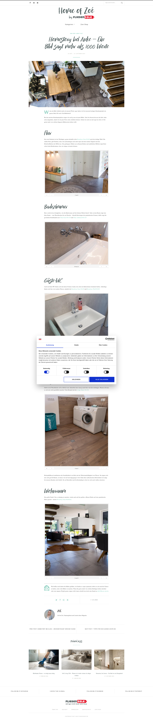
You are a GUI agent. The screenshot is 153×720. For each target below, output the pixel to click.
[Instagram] (33, 2)
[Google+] (63, 599)
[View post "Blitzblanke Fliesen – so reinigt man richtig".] (44, 660)
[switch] (66, 372)
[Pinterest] (37, 2)
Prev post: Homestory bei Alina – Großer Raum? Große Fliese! (53, 629)
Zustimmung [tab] (50, 345)
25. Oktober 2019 (79, 53)
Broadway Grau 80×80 (83, 139)
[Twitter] (56, 599)
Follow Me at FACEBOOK (95, 691)
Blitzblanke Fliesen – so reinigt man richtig (44, 673)
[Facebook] (30, 2)
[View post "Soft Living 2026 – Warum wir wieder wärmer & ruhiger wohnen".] (76, 660)
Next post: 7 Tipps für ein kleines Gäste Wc (100, 629)
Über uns (55, 709)
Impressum (74, 709)
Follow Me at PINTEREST (133, 691)
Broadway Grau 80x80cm (64, 499)
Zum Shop (84, 24)
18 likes (95, 600)
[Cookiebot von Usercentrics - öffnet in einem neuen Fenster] (106, 339)
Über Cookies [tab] (103, 345)
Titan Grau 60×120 (65, 217)
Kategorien (69, 24)
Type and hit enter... (110, 2)
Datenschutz (86, 709)
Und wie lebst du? (76, 33)
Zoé (70, 53)
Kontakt (64, 709)
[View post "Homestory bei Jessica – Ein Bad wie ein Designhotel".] (109, 660)
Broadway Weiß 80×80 (93, 289)
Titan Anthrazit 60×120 (80, 217)
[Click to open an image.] (76, 84)
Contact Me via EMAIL (57, 691)
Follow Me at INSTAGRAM (19, 691)
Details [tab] (76, 345)
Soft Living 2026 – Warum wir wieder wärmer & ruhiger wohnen (76, 674)
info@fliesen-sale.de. (103, 591)
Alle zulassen (102, 379)
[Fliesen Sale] (76, 13)
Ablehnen (76, 379)
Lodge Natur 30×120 (83, 390)
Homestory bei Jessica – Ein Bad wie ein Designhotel (109, 673)
